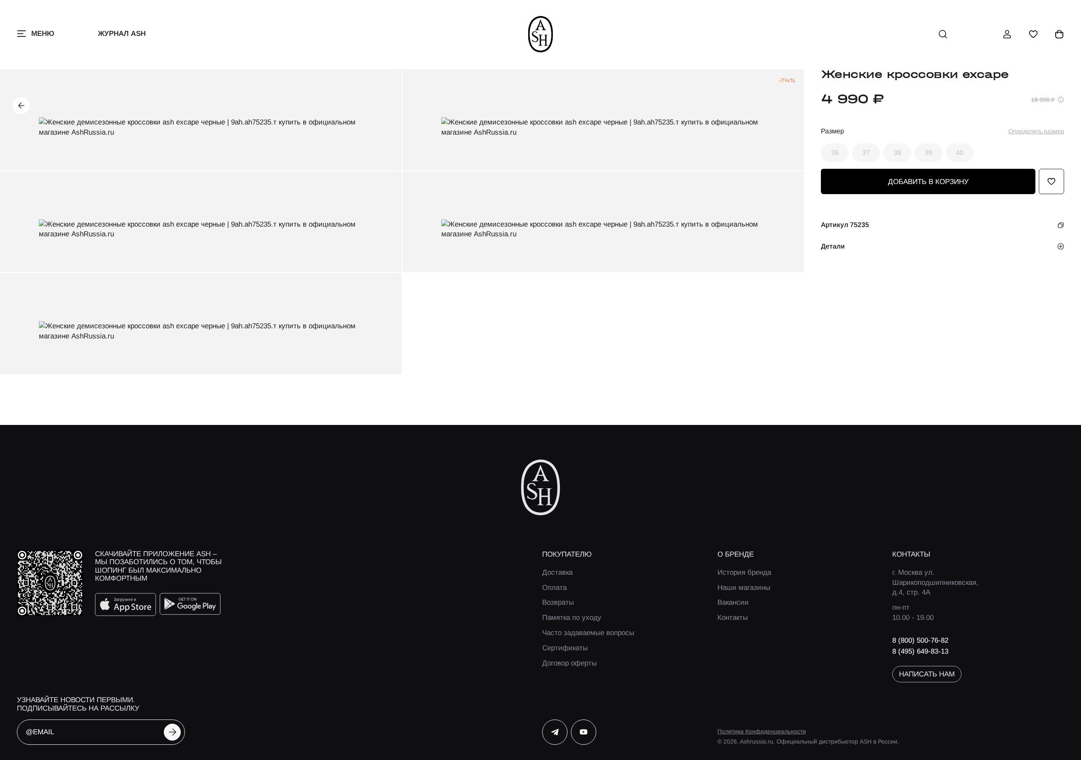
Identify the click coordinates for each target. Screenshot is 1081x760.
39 (928, 152)
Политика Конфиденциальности (761, 731)
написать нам (927, 674)
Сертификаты (565, 648)
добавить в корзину (928, 182)
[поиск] (943, 34)
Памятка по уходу (571, 618)
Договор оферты (569, 663)
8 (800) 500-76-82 (920, 640)
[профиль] (1007, 34)
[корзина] (1059, 34)
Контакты (732, 618)
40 (960, 152)
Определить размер (1036, 131)
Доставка (557, 572)
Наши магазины (743, 588)
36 (835, 152)
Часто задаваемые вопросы (588, 633)
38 (897, 152)
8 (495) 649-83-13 (920, 651)
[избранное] (1033, 34)
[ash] (540, 34)
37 (866, 152)
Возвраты (558, 602)
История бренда (744, 572)
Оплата (554, 588)
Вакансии (733, 602)
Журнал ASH (122, 34)
